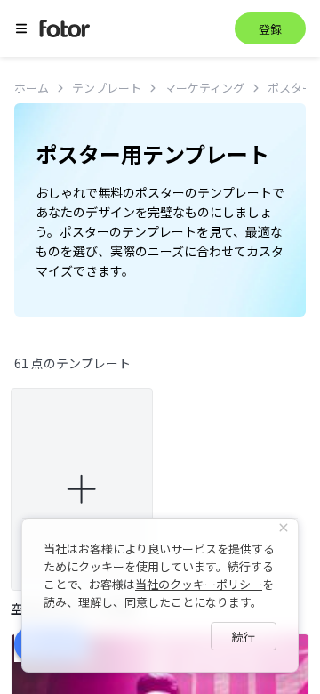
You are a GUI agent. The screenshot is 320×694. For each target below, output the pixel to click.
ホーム (31, 87)
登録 (270, 28)
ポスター (291, 87)
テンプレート (106, 87)
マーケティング (204, 87)
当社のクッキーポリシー (198, 584)
